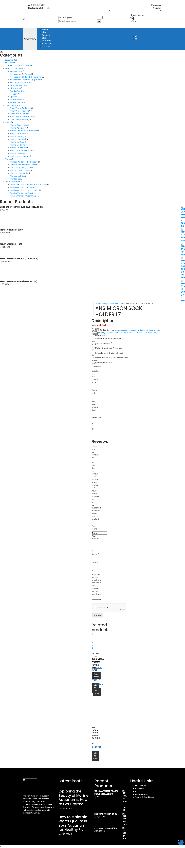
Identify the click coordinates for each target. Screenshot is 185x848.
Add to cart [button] (95, 688)
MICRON (148, 332)
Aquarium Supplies (139, 330)
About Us (46, 40)
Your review (95, 537)
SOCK (155, 332)
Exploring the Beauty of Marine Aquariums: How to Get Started (73, 797)
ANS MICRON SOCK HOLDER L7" (119, 332)
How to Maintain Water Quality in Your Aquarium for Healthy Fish (73, 823)
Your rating (95, 527)
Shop (44, 32)
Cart (160, 10)
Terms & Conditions (144, 797)
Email (95, 562)
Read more (96, 675)
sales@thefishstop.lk (39, 8)
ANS (102, 332)
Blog (44, 38)
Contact (46, 46)
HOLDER (137, 332)
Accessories (124, 330)
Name (95, 554)
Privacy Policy (141, 794)
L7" (142, 332)
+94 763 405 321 (37, 5)
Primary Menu (30, 39)
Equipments (154, 330)
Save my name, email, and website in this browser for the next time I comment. (96, 587)
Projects (46, 35)
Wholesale (47, 43)
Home (45, 29)
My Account (156, 5)
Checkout (157, 8)
